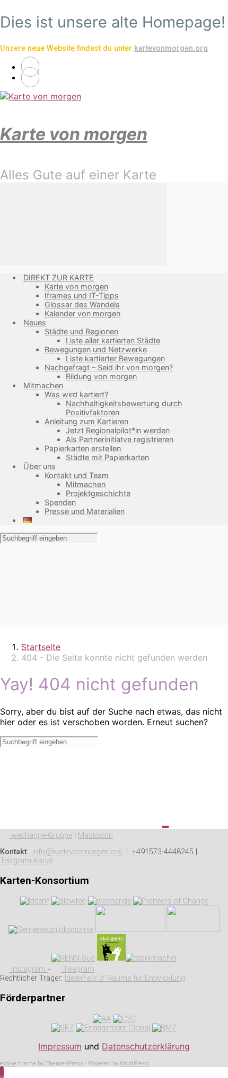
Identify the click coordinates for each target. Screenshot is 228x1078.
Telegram (77, 969)
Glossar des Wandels (82, 304)
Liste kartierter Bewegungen (115, 358)
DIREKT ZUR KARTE (58, 277)
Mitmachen (43, 385)
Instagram (28, 969)
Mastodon (95, 835)
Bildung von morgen (101, 376)
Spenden (60, 502)
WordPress (134, 1063)
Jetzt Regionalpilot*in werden (118, 430)
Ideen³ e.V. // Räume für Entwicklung (125, 978)
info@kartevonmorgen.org (77, 851)
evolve (8, 1063)
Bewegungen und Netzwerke (96, 349)
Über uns (39, 466)
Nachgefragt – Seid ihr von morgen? (109, 367)
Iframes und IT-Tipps (82, 295)
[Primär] (83, 224)
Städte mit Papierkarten (107, 457)
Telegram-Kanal (26, 860)
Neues (34, 322)
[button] (2, 1072)
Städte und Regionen (81, 331)
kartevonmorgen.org (171, 48)
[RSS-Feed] (30, 67)
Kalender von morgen (82, 313)
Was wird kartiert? (76, 394)
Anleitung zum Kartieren (86, 421)
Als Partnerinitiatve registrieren (119, 439)
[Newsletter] (30, 77)
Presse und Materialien (85, 511)
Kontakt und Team (77, 475)
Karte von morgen (73, 134)
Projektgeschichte (98, 493)
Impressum (60, 1046)
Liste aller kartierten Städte (113, 340)
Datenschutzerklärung (146, 1046)
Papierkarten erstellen (83, 448)
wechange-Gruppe (40, 835)
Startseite (40, 647)
